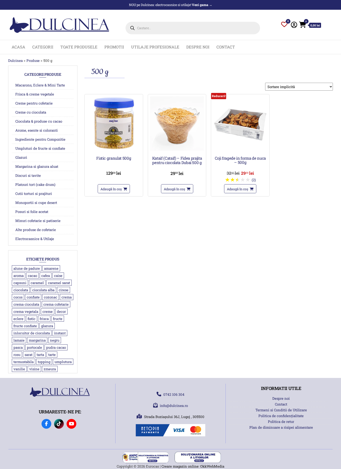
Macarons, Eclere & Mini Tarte (40, 85)
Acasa (18, 47)
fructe (57, 318)
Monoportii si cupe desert (36, 202)
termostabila (23, 361)
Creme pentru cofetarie (34, 103)
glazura (47, 325)
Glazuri (21, 157)
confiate (33, 297)
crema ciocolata (26, 304)
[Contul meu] (294, 25)
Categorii (42, 47)
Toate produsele (78, 47)
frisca (44, 318)
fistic (31, 318)
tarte (52, 354)
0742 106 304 (173, 394)
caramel (37, 282)
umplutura (63, 361)
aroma (18, 275)
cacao (32, 275)
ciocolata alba (43, 290)
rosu (16, 354)
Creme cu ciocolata (30, 112)
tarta (40, 354)
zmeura (50, 369)
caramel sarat (59, 282)
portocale (34, 347)
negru (54, 340)
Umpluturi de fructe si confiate (40, 148)
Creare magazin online (180, 466)
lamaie (19, 340)
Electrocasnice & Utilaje (34, 238)
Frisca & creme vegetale (34, 94)
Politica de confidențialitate (281, 415)
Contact (225, 47)
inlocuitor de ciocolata (31, 333)
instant (60, 333)
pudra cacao (56, 347)
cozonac (50, 297)
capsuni (19, 282)
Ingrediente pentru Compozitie (40, 139)
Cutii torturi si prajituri (33, 193)
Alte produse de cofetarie (35, 229)
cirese (63, 290)
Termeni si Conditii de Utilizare (281, 410)
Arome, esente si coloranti (36, 130)
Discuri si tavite (28, 175)
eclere (18, 318)
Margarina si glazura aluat (36, 166)
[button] (114, 188)
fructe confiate (25, 325)
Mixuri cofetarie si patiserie (38, 220)
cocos (18, 297)
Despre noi (197, 47)
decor (61, 311)
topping (44, 361)
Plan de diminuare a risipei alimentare (281, 427)
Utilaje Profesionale (155, 47)
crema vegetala (25, 311)
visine (34, 369)
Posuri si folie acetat (31, 211)
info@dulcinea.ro (174, 405)
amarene (51, 268)
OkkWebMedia (212, 466)
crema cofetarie (56, 304)
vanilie (19, 369)
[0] (284, 25)
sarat (28, 354)
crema (66, 297)
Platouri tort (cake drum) (35, 184)
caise (58, 275)
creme (47, 311)
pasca (18, 347)
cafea (45, 275)
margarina (37, 340)
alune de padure (26, 268)
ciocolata (20, 290)
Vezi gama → (202, 5)
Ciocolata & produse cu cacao (38, 121)
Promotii (114, 47)
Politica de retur (281, 421)
